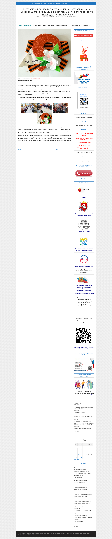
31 (86, 457)
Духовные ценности (78, 484)
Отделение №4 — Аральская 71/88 (81, 505)
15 (81, 452)
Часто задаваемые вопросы (58, 3)
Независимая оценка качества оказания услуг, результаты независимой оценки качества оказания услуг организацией (84, 288)
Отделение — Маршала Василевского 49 (83, 494)
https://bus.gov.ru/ (89, 348)
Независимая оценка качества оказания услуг (55, 25)
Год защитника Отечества (79, 482)
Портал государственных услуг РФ (84, 266)
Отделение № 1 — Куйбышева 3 (81, 496)
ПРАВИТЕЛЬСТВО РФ (84, 231)
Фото (75, 523)
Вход (66, 3)
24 (86, 454)
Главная (22, 21)
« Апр (75, 459)
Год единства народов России (80, 480)
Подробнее (84, 178)
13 (76, 452)
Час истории (76, 526)
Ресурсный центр (36, 25)
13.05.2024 (21, 82)
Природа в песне (77, 403)
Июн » (78, 459)
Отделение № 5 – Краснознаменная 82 (82, 503)
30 (83, 457)
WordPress (31, 534)
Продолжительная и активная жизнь (82, 513)
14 (78, 452)
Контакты (83, 21)
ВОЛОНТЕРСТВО (78, 477)
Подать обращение (38, 3)
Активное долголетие (25, 25)
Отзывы (44, 3)
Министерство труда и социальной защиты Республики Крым (84, 214)
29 (81, 457)
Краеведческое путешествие (80, 489)
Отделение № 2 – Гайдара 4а (24, 78)
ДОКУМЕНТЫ (30, 21)
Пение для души (77, 508)
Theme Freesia (25, 534)
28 (78, 457)
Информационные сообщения (80, 487)
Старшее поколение (35, 78)
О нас (32, 3)
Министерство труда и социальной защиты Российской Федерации (84, 249)
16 (83, 452)
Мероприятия (77, 491)
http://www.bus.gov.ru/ (85, 305)
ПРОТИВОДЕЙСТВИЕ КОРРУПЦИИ (42, 21)
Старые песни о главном (79, 412)
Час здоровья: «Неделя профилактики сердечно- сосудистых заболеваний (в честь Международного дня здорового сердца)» (84, 423)
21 (78, 454)
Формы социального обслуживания (62, 21)
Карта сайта (49, 3)
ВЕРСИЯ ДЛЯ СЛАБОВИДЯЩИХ (84, 35)
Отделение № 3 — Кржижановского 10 (82, 501)
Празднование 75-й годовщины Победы (82, 510)
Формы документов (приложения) (79, 25)
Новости (75, 21)
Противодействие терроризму (80, 515)
